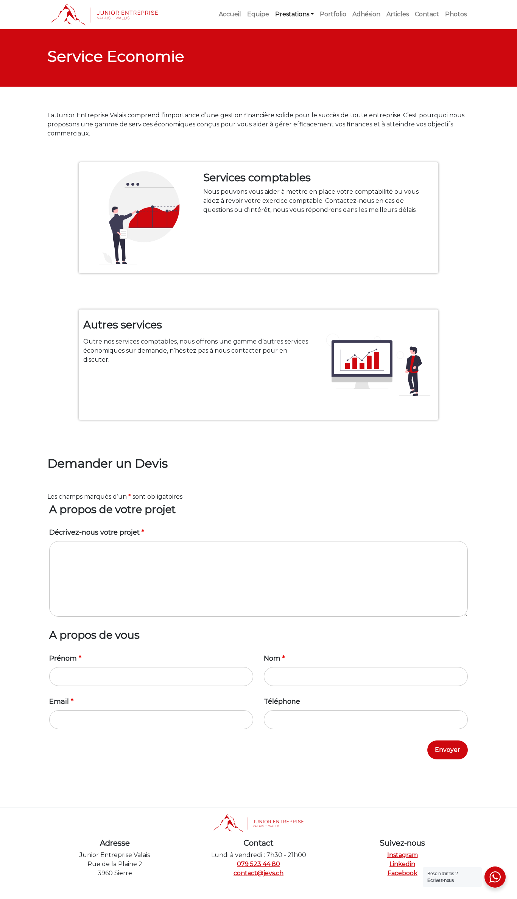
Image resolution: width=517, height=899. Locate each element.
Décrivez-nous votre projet (96, 532)
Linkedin (402, 864)
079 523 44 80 (258, 864)
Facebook (402, 873)
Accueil (230, 14)
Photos (456, 14)
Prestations (292, 14)
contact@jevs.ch (258, 873)
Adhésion (366, 14)
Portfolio (333, 14)
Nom (274, 658)
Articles (397, 14)
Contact (427, 14)
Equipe (258, 14)
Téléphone (282, 701)
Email (61, 701)
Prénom (65, 658)
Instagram (402, 855)
